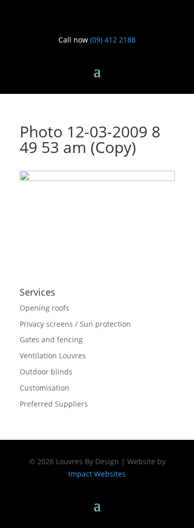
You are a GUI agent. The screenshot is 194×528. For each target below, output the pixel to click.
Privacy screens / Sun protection (75, 324)
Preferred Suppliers (54, 404)
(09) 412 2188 (113, 40)
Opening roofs (44, 308)
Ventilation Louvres (53, 355)
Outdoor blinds (46, 372)
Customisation (44, 388)
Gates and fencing (51, 339)
